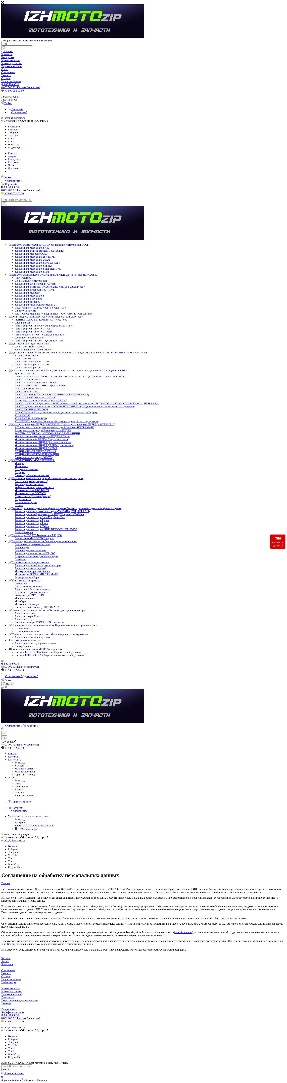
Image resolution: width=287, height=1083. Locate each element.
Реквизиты (7, 997)
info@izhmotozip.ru (14, 117)
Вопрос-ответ (9, 1009)
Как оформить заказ (12, 1012)
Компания (7, 964)
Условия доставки (11, 991)
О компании (8, 970)
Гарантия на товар (11, 994)
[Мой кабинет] (2, 729)
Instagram (13, 129)
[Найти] (4, 48)
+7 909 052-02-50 (14, 90)
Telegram (13, 132)
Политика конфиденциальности (19, 1000)
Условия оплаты (10, 988)
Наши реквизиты (11, 979)
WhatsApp (13, 144)
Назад (21, 762)
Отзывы (5, 976)
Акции (5, 961)
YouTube (13, 135)
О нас (18, 783)
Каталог (5, 958)
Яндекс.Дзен (15, 147)
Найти (6, 1069)
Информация (8, 982)
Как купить (21, 765)
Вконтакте (14, 126)
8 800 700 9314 (10, 84)
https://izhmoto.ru (183, 932)
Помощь (6, 1003)
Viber (11, 138)
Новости (6, 973)
